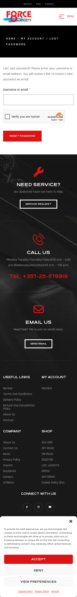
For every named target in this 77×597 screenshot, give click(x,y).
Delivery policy (12, 400)
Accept (38, 559)
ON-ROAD (47, 454)
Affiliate (8, 482)
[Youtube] (50, 507)
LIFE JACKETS (50, 465)
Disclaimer (9, 471)
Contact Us (10, 448)
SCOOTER (47, 460)
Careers (8, 477)
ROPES (46, 471)
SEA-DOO (47, 442)
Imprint (55, 591)
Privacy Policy (42, 591)
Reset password (22, 136)
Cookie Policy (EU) (53, 482)
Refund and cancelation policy (19, 407)
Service (7, 388)
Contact (8, 420)
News (6, 454)
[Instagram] (38, 507)
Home (11, 38)
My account (33, 38)
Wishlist (47, 388)
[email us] (38, 309)
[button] (71, 521)
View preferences (38, 581)
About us (9, 414)
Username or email (22, 89)
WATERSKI (48, 477)
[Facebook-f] (27, 507)
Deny (38, 570)
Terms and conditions (17, 394)
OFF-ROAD (48, 448)
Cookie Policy (25, 591)
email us (38, 322)
